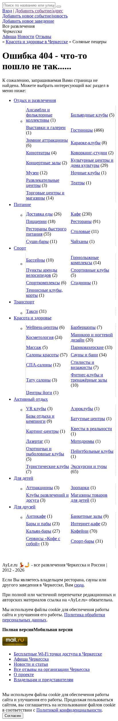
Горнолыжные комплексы (85, 260)
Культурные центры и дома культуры (92, 163)
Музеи (32, 172)
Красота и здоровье (33, 317)
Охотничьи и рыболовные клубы (45, 451)
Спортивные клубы (90, 270)
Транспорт (24, 301)
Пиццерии (36, 221)
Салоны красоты (42, 354)
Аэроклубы (82, 408)
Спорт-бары (82, 541)
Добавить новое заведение (28, 21)
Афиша (9, 36)
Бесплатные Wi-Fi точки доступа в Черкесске (58, 653)
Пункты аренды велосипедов (41, 273)
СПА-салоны (39, 364)
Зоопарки (80, 487)
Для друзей (25, 506)
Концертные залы (43, 162)
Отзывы (43, 36)
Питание (22, 204)
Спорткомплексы (43, 282)
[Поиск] (58, 6)
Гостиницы (82, 130)
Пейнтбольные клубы (92, 451)
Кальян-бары (38, 531)
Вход (7, 10)
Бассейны (35, 260)
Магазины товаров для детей (89, 498)
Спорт (20, 248)
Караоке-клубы (86, 142)
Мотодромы (82, 441)
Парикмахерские (87, 347)
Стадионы (81, 282)
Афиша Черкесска (31, 659)
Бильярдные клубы (89, 114)
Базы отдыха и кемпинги (40, 419)
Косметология (40, 337)
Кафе (76, 214)
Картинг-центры (42, 431)
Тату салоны (38, 380)
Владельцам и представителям (43, 679)
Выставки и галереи (46, 127)
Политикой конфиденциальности (69, 710)
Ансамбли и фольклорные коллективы (39, 115)
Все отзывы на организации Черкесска (52, 669)
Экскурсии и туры (89, 466)
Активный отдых (31, 399)
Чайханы (79, 241)
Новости (25, 36)
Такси (32, 311)
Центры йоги (39, 392)
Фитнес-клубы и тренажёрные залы (89, 377)
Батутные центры (88, 418)
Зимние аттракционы (47, 140)
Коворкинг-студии (89, 152)
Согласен (13, 716)
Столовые (80, 231)
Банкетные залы (86, 516)
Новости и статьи (31, 664)
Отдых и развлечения (35, 100)
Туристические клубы (47, 466)
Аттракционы (39, 487)
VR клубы (36, 408)
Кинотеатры (38, 152)
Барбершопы (83, 327)
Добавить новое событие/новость (35, 15)
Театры (78, 182)
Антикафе (36, 516)
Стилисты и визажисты (82, 365)
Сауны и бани (84, 354)
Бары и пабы (38, 523)
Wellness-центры (42, 327)
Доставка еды (39, 214)
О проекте (24, 674)
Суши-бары (37, 241)
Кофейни (79, 531)
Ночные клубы (85, 172)
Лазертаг (34, 441)
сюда (79, 584)
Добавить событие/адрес (39, 10)
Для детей (23, 478)
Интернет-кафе (85, 523)
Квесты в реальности (91, 428)
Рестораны (81, 221)
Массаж (33, 347)
